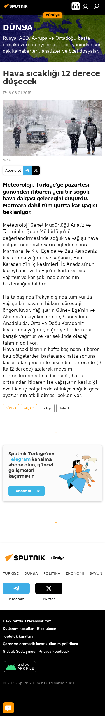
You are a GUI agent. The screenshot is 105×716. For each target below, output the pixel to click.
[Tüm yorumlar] (8, 707)
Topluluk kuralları (18, 636)
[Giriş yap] (85, 6)
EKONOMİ (75, 573)
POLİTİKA (51, 573)
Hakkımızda (13, 621)
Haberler (65, 408)
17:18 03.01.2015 (17, 92)
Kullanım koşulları (19, 628)
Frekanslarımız (38, 621)
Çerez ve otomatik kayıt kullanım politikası (40, 643)
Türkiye (46, 408)
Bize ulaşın (46, 628)
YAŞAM (28, 408)
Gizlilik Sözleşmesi (19, 651)
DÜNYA (11, 408)
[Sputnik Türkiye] (17, 8)
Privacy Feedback (54, 651)
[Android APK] (20, 667)
